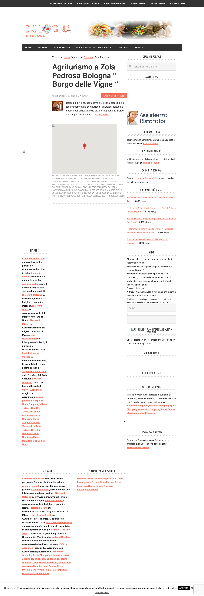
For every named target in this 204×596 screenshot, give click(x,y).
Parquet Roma (113, 482)
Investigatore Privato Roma (36, 569)
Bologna (83, 175)
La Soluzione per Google (59, 522)
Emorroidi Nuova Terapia (90, 486)
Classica (105, 175)
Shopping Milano (38, 404)
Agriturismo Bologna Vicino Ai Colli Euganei (96, 181)
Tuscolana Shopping (137, 405)
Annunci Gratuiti (31, 486)
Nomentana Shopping (149, 409)
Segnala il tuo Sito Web (34, 371)
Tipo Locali (93, 178)
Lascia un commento (114, 96)
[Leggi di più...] (102, 114)
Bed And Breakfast (61, 537)
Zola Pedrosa (106, 178)
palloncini (27, 400)
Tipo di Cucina (80, 178)
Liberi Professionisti (41, 515)
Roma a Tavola (150, 143)
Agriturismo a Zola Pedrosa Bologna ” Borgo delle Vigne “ (85, 75)
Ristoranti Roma (54, 500)
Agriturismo (72, 175)
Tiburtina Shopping (159, 405)
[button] (84, 146)
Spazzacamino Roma (138, 447)
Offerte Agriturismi (32, 389)
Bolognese (94, 175)
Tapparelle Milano (31, 407)
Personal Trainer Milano (89, 478)
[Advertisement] (34, 100)
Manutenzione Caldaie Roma (48, 566)
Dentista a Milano (31, 437)
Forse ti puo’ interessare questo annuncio (155, 331)
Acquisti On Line (31, 284)
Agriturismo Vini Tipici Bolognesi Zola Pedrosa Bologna (80, 190)
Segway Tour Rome (113, 478)
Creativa (115, 175)
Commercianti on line (33, 258)
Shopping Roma (30, 418)
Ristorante (66, 178)
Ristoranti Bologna (32, 294)
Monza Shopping (146, 412)
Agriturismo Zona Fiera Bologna (92, 193)
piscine (39, 396)
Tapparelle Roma (31, 411)
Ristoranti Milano (39, 507)
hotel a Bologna (145, 178)
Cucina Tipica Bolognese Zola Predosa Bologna (100, 196)
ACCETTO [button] (183, 588)
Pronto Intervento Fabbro (35, 573)
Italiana (56, 178)
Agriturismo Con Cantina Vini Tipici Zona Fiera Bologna (89, 187)
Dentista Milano (30, 433)
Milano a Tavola (151, 162)
